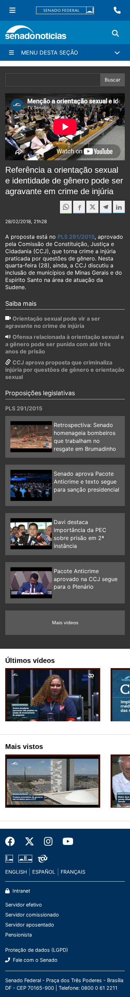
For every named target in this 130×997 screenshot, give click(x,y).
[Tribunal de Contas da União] (42, 858)
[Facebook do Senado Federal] (12, 841)
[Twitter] (29, 841)
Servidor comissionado (32, 915)
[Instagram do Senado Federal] (48, 841)
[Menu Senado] (12, 10)
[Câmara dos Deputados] (9, 858)
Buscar (112, 80)
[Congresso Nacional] (25, 858)
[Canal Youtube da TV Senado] (65, 841)
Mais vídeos (65, 622)
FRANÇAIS (73, 872)
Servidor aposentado (29, 925)
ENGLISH (16, 872)
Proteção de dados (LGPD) (36, 950)
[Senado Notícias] (35, 34)
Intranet (20, 891)
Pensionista (18, 935)
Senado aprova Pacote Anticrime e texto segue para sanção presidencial (86, 481)
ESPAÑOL (43, 872)
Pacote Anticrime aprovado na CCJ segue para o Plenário (86, 579)
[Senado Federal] (65, 11)
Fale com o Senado (34, 960)
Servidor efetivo (23, 905)
